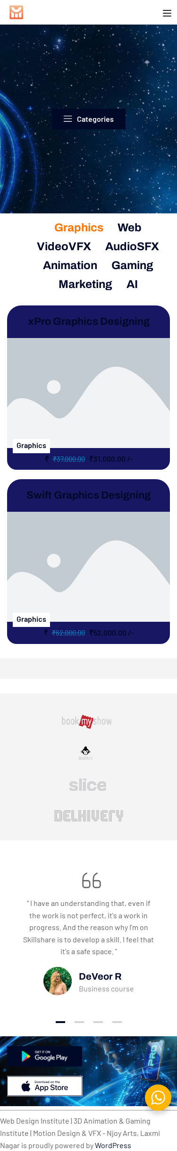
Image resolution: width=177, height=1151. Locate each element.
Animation (70, 265)
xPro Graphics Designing (89, 321)
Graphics (78, 227)
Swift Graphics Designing (88, 495)
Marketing (85, 284)
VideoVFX (64, 246)
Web (130, 227)
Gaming (132, 265)
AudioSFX (132, 246)
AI (132, 284)
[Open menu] (168, 14)
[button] (60, 1022)
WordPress (113, 1145)
